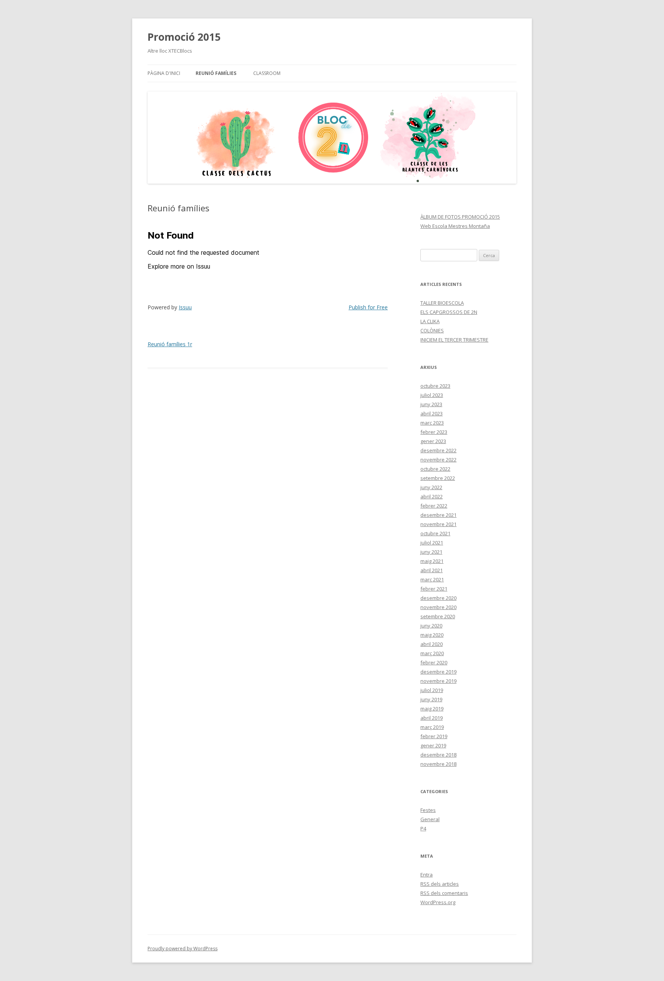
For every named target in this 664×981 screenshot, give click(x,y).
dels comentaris (444, 893)
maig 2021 (431, 561)
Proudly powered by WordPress (182, 948)
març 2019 (432, 727)
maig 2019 (431, 708)
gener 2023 (433, 441)
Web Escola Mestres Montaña (455, 225)
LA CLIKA (430, 321)
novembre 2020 (438, 607)
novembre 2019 (438, 680)
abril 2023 (431, 413)
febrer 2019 (433, 736)
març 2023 (432, 422)
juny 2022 (431, 487)
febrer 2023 (433, 431)
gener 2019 (433, 745)
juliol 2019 (431, 690)
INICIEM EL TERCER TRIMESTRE (454, 339)
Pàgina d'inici (164, 73)
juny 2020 (431, 625)
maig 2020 (431, 634)
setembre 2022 (437, 478)
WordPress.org (437, 902)
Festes (428, 810)
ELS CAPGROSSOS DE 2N (448, 312)
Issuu (185, 307)
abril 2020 (431, 644)
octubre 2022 (435, 468)
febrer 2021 (433, 588)
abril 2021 (431, 570)
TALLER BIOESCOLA (442, 302)
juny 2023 (431, 404)
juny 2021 (431, 551)
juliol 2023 (431, 395)
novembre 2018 (438, 763)
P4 (423, 828)
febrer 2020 (433, 662)
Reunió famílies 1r (170, 344)
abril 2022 (431, 496)
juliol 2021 (431, 542)
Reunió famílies (216, 73)
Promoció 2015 (184, 37)
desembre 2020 (438, 597)
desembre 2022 (438, 450)
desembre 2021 (438, 514)
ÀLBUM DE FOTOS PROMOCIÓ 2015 (460, 216)
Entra (426, 874)
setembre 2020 (437, 616)
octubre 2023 (435, 385)
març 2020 (432, 653)
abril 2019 (431, 717)
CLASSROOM (267, 73)
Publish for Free (368, 307)
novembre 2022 (438, 459)
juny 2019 (431, 699)
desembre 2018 (438, 754)
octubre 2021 (435, 533)
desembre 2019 (438, 671)
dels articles (439, 883)
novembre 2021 (438, 524)
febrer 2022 (433, 505)
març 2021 (432, 579)
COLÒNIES (432, 330)
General (430, 819)
